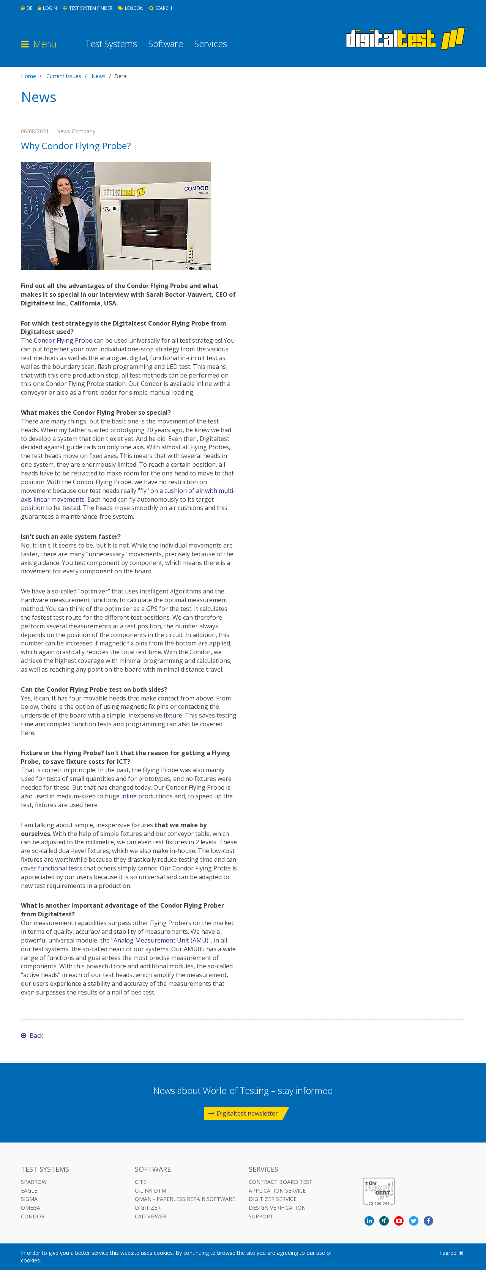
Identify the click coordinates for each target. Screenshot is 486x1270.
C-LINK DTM (150, 1190)
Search (163, 8)
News (99, 76)
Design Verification (277, 1207)
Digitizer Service (273, 1198)
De (29, 8)
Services (210, 43)
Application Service (277, 1190)
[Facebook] (428, 1221)
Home (28, 76)
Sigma (29, 1198)
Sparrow (34, 1181)
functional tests (60, 868)
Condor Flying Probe (63, 340)
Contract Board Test (280, 1181)
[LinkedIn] (369, 1221)
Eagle (29, 1190)
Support (261, 1216)
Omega (30, 1207)
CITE (140, 1181)
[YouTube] (399, 1221)
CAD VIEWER (150, 1216)
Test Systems (111, 43)
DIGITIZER (148, 1207)
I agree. (449, 1252)
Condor (32, 1216)
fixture (173, 715)
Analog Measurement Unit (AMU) (161, 940)
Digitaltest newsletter (247, 1113)
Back (35, 1035)
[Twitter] (413, 1221)
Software (165, 43)
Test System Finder (90, 8)
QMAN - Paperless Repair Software (185, 1198)
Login (50, 8)
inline (129, 796)
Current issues (63, 76)
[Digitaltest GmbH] (405, 38)
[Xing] (384, 1221)
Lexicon (134, 8)
